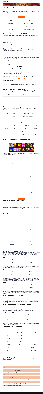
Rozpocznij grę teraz (21, 16)
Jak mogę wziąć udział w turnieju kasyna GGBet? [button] (12, 385)
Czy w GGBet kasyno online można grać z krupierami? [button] (13, 374)
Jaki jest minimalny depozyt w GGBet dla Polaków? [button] (12, 370)
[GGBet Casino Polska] (6, 1)
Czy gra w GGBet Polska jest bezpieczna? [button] (10, 367)
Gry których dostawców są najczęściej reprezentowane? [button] (13, 382)
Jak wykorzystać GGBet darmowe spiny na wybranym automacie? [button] (15, 377)
